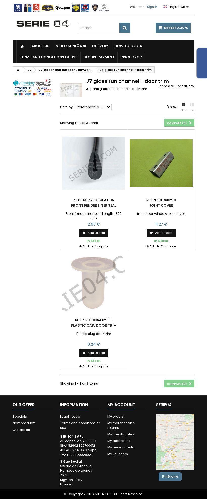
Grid (183, 110)
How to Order (128, 46)
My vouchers (117, 454)
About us (40, 46)
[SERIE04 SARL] (42, 23)
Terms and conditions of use (48, 57)
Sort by (66, 107)
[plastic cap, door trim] (93, 283)
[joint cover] (161, 163)
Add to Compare (95, 246)
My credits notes (120, 434)
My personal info (120, 447)
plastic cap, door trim (94, 325)
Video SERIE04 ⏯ (71, 46)
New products (24, 423)
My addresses (119, 440)
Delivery (100, 46)
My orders (115, 416)
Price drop (131, 57)
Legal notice (70, 416)
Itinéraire (170, 476)
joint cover (161, 205)
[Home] (22, 46)
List (192, 110)
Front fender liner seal (93, 205)
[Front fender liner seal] (93, 163)
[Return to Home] (18, 70)
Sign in (152, 7)
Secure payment (99, 57)
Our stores (21, 429)
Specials (20, 416)
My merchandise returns (121, 425)
